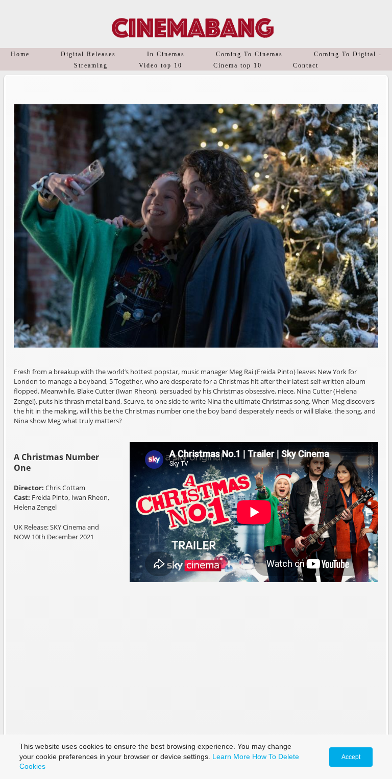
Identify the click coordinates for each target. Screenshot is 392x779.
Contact (305, 65)
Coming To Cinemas (249, 54)
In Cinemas (166, 54)
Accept (350, 757)
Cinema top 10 (237, 65)
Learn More (231, 756)
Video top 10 (160, 65)
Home (20, 54)
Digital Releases (88, 54)
